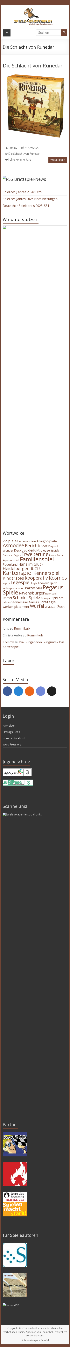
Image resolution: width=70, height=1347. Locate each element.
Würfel (37, 606)
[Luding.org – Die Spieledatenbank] (11, 1305)
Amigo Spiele (47, 541)
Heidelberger (16, 568)
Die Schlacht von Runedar (32, 65)
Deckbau (20, 550)
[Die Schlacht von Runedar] (35, 74)
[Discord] (40, 691)
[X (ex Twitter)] (51, 691)
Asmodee (13, 545)
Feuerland (10, 564)
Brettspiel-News (30, 179)
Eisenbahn (8, 555)
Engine (17, 555)
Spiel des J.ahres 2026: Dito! (22, 192)
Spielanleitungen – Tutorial (35, 1340)
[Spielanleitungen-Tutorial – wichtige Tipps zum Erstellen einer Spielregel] (15, 1275)
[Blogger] (29, 691)
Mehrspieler (10, 588)
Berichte (33, 546)
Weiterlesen (57, 160)
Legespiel (21, 582)
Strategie (48, 601)
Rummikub (22, 628)
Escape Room (56, 555)
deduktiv (35, 550)
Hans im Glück (30, 564)
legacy (6, 583)
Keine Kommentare (19, 159)
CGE (44, 546)
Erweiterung (35, 554)
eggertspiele (51, 550)
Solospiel (46, 598)
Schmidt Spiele (26, 597)
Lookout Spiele (47, 583)
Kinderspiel (13, 578)
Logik (34, 583)
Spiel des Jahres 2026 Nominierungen (30, 199)
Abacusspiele (27, 541)
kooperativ (36, 578)
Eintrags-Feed (11, 732)
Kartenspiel (18, 573)
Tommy (12, 148)
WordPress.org (12, 744)
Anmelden (9, 725)
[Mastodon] (18, 691)
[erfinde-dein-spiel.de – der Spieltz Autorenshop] (15, 1245)
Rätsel (7, 597)
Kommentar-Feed (14, 738)
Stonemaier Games (25, 602)
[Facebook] (7, 691)
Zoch (61, 606)
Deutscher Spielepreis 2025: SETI (27, 206)
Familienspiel (37, 559)
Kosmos (58, 577)
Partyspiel (33, 588)
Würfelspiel (51, 607)
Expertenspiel (11, 560)
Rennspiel (51, 593)
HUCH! (34, 568)
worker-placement (16, 606)
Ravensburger (32, 593)
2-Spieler (10, 541)
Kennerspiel (46, 573)
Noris (21, 588)
